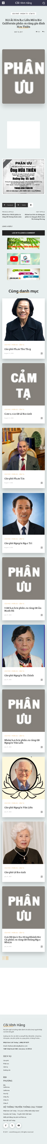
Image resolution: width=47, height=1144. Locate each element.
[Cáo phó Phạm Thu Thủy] (23, 319)
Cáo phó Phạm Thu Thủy (17, 349)
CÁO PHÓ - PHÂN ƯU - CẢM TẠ (23, 14)
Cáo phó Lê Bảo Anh (15, 872)
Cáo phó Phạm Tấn (14, 478)
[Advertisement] (23, 134)
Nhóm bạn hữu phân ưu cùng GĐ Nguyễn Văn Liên (22, 741)
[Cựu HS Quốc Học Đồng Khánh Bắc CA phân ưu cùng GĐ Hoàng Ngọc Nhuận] (23, 907)
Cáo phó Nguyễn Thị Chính (19, 675)
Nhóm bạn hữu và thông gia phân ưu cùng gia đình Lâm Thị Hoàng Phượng (35, 216)
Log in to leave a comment (23, 233)
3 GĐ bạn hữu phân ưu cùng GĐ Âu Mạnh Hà (22, 609)
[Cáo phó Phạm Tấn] (23, 449)
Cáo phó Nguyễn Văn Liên (18, 807)
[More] (31, 205)
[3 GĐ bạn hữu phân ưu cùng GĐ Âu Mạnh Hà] (23, 578)
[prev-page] (3, 958)
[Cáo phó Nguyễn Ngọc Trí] (23, 514)
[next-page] (7, 958)
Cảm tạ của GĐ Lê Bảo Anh (18, 413)
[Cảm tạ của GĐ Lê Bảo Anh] (23, 384)
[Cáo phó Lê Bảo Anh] (23, 843)
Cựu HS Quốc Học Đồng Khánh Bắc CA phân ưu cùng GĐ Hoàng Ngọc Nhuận (22, 939)
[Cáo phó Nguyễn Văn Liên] (23, 778)
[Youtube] (18, 1125)
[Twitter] (12, 1125)
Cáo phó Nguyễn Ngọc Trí (18, 543)
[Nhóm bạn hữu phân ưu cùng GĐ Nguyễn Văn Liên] (23, 710)
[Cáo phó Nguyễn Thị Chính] (23, 646)
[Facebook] (5, 1125)
